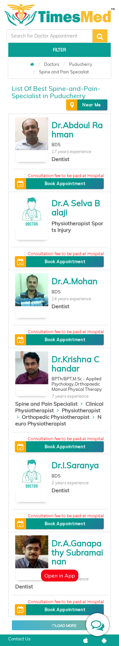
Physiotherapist (81, 410)
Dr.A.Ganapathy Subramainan (77, 552)
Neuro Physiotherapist (58, 420)
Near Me (91, 104)
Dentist (60, 159)
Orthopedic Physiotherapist (56, 417)
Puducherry (80, 64)
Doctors (51, 64)
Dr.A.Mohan (75, 281)
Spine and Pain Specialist (64, 71)
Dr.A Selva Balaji (76, 207)
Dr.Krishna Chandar (75, 363)
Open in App (59, 575)
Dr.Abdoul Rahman (77, 129)
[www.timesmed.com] (32, 64)
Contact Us (19, 638)
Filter (59, 49)
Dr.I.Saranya (75, 465)
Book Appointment (65, 183)
